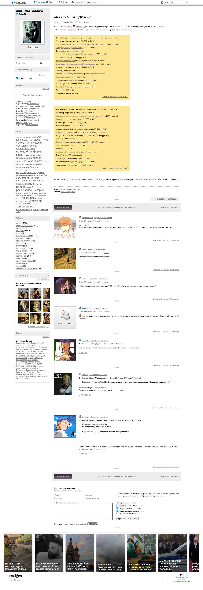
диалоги (37, 157)
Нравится (160, 199)
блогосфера (35, 142)
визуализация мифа (24, 236)
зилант (19, 161)
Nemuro (35, 360)
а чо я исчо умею (68, 191)
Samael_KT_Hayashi (33, 364)
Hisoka (19, 356)
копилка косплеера (24, 261)
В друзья (34, 47)
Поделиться (172, 199)
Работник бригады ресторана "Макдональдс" (74, 54)
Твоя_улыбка (30, 376)
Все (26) (46, 89)
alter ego (19, 137)
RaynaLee (20, 364)
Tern (32, 366)
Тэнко (39, 376)
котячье (19, 266)
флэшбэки (20, 258)
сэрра (18, 198)
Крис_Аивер (21, 372)
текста (19, 233)
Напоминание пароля (92, 498)
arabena (19, 349)
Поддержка (162, 2)
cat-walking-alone (40, 349)
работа (21, 186)
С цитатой (165, 240)
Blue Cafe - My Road (24, 111)
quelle (37, 362)
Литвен (40, 372)
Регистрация (40, 2)
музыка (40, 172)
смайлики (78, 503)
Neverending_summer (25, 362)
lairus (26, 140)
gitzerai (39, 353)
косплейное (21, 256)
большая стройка (26, 145)
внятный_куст (34, 368)
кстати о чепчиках (33, 164)
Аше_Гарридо (22, 368)
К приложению (43, 279)
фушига (19, 204)
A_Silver (19, 347)
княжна (18, 164)
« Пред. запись (102, 207)
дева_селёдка (40, 370)
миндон (19, 243)
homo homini (30, 137)
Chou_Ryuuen (37, 351)
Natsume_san (87, 217)
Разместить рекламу (181, 581)
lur (30, 360)
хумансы (22, 206)
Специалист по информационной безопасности (75, 64)
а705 (25, 143)
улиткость (36, 201)
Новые (175, 207)
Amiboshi (27, 347)
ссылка (106, 221)
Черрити (19, 378)
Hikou (45, 353)
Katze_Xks (41, 356)
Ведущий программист (65, 61)
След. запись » (129, 207)
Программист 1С (63, 57)
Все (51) (46, 337)
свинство (42, 193)
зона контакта (33, 161)
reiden (32, 140)
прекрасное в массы (24, 226)
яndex (18, 212)
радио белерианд (33, 187)
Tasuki (27, 366)
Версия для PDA (182, 577)
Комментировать (63, 207)
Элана (26, 378)
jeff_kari (33, 356)
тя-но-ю (19, 263)
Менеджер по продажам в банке (69, 47)
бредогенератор (23, 241)
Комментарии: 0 (33, 104)
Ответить (156, 240)
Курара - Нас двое (24, 123)
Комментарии (37, 11)
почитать (35, 183)
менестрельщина (22, 170)
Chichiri (28, 351)
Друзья (27, 11)
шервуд (37, 209)
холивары (27, 204)
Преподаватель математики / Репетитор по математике (78, 44)
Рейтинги (64, 2)
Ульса (44, 376)
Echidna (19, 353)
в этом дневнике (25, 79)
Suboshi (17, 14)
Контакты (181, 579)
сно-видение (41, 195)
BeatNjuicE (28, 349)
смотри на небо (24, 195)
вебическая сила (25, 148)
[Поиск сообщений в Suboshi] (42, 75)
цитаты (19, 228)
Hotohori (25, 356)
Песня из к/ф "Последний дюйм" (30, 106)
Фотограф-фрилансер (64, 77)
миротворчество (26, 172)
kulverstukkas (21, 358)
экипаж (44, 209)
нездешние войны (24, 175)
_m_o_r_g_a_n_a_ (34, 345)
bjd (24, 137)
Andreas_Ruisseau (39, 347)
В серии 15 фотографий (38, 327)
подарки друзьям (23, 253)
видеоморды (21, 238)
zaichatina (38, 366)
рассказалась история (30, 190)
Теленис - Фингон (23, 102)
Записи (19, 11)
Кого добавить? (37, 343)
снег (33, 195)
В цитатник (174, 240)
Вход (51, 2)
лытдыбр (20, 231)
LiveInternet (20, 2)
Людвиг (19, 374)
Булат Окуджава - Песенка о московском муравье (28, 117)
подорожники (21, 251)
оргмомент (33, 178)
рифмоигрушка (21, 193)
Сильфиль (20, 376)
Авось (77, 2)
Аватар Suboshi (32, 32)
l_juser (30, 358)
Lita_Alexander (22, 360)
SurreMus (20, 366)
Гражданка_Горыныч (25, 370)
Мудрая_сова (28, 374)
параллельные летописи (29, 180)
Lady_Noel (38, 358)
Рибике (38, 374)
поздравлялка (22, 184)
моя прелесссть (23, 248)
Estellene (32, 353)
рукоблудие (32, 193)
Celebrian (20, 351)
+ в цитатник (84, 22)
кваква (46, 161)
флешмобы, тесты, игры (26, 269)
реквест (19, 246)
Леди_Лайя (32, 372)
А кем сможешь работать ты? (115, 96)
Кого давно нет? (23, 343)
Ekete (25, 353)
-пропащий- (21, 345)
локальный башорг (27, 167)
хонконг (34, 204)
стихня (19, 223)
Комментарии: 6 (33, 108)
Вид (166, 3)
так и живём (29, 197)
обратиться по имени (103, 217)
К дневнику (115, 207)
